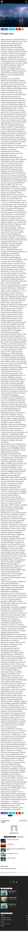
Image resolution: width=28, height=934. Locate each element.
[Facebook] (11, 882)
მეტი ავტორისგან (20, 836)
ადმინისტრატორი (14, 833)
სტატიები (3, 915)
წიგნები (2, 921)
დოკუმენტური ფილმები (6, 919)
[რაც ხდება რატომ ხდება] (3, 859)
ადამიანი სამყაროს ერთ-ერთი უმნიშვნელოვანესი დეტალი (16, 849)
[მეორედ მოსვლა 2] (4, 906)
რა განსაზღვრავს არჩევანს (5, 821)
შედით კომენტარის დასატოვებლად (8, 868)
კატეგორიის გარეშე (5, 923)
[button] (25, 1)
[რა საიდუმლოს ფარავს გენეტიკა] (3, 841)
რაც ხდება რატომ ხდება (11, 857)
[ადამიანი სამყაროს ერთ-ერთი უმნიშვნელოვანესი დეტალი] (3, 850)
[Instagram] (14, 882)
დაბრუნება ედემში (12, 897)
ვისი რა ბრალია (23, 820)
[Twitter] (17, 882)
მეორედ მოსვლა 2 (12, 904)
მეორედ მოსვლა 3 (12, 891)
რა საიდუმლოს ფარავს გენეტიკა (13, 839)
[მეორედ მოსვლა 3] (4, 893)
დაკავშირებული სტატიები (10, 836)
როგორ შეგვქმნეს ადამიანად (12, 853)
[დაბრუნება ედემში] (4, 899)
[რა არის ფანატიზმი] (3, 845)
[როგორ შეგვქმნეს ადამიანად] (3, 855)
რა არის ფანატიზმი (10, 844)
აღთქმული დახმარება (5, 917)
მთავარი (2, 925)
